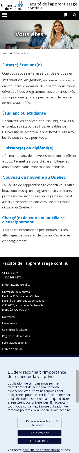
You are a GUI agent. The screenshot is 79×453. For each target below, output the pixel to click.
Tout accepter (40, 441)
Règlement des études (16, 336)
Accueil (8, 53)
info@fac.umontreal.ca (16, 285)
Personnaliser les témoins (42, 423)
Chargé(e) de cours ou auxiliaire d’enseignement (33, 220)
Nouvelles (8, 317)
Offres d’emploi (12, 349)
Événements (9, 323)
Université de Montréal (12, 5)
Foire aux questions (14, 343)
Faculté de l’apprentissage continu (52, 6)
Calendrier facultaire (15, 330)
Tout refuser (39, 433)
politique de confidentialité (41, 450)
